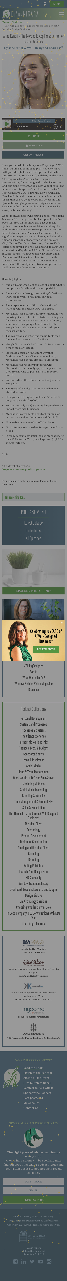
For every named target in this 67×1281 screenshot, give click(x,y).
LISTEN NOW (46, 649)
